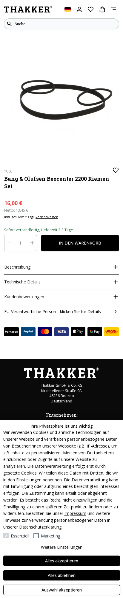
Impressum (75, 513)
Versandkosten (47, 217)
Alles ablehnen (62, 575)
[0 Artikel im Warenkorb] (102, 9)
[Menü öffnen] (113, 9)
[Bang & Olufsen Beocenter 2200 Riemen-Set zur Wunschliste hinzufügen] (116, 170)
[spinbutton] (20, 243)
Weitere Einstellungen (61, 547)
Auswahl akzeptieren (61, 590)
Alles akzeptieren (61, 561)
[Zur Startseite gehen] (28, 9)
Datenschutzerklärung (40, 527)
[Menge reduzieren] (9, 243)
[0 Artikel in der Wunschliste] (90, 9)
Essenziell (20, 536)
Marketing (50, 536)
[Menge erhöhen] (32, 243)
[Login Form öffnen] (79, 9)
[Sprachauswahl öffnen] (67, 9)
